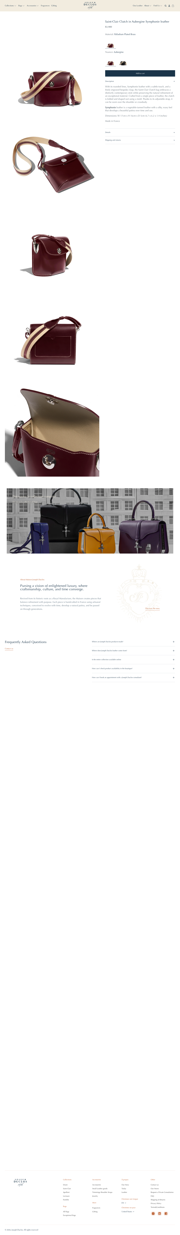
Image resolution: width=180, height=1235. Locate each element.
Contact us (9, 649)
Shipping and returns (113, 140)
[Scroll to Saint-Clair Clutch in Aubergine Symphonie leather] (67, 1228)
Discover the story (152, 608)
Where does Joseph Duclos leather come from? (109, 651)
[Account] (169, 5)
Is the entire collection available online (106, 660)
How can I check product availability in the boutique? (112, 668)
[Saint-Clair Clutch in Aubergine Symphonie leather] (110, 61)
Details (107, 132)
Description (109, 81)
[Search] (165, 5)
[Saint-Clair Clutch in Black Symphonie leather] (123, 61)
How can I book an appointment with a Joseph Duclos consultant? (117, 677)
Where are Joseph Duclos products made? (107, 642)
